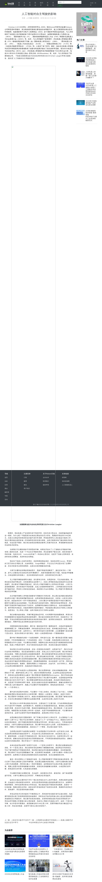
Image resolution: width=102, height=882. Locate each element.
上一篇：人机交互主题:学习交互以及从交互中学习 (17, 821)
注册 (91, 3)
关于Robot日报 (49, 474)
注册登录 (27, 474)
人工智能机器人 (67, 485)
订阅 (25, 477)
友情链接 (65, 474)
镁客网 (64, 477)
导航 (6, 474)
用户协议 (27, 488)
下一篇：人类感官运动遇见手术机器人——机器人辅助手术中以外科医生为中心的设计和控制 (51, 821)
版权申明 (46, 485)
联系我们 (46, 481)
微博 (25, 481)
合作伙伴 (46, 477)
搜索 (60, 5)
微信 (25, 485)
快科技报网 (66, 481)
